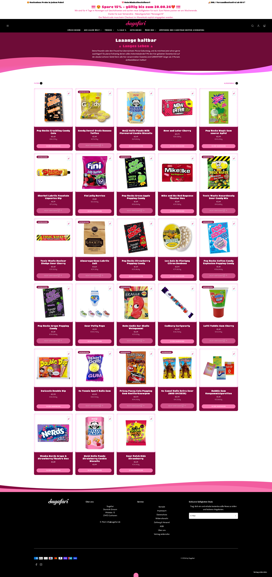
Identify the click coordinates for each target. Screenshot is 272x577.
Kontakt (162, 507)
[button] (7, 25)
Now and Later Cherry (177, 130)
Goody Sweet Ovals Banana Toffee (94, 131)
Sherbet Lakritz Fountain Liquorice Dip (53, 196)
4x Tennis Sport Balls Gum (95, 391)
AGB (162, 526)
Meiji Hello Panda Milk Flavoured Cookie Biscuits (136, 131)
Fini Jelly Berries (94, 195)
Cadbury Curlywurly (177, 326)
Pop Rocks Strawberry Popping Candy (136, 262)
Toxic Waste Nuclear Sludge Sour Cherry (53, 262)
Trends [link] (108, 30)
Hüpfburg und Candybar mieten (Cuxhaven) (181, 30)
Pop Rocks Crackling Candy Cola (53, 131)
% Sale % (122, 30)
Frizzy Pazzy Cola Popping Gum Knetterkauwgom (136, 392)
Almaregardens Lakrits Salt (94, 262)
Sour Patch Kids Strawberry (136, 457)
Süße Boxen (74, 30)
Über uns (162, 530)
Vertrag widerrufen (260, 572)
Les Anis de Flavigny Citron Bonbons (177, 262)
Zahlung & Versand (162, 522)
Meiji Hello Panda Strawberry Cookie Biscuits (95, 458)
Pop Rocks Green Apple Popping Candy (136, 196)
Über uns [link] (149, 30)
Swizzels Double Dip (53, 391)
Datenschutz (162, 514)
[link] (258, 25)
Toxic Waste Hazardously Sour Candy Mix (218, 196)
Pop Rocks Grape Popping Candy (53, 327)
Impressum (161, 511)
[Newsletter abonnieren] (235, 516)
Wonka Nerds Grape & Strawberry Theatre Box (53, 457)
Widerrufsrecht (162, 518)
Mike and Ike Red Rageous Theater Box (177, 196)
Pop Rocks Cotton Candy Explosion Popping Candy (218, 262)
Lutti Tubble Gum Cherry (218, 326)
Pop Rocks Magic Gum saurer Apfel (218, 131)
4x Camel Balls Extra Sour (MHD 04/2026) (177, 392)
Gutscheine (136, 30)
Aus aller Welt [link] (92, 30)
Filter (36, 83)
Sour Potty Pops (94, 326)
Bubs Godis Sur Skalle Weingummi (136, 327)
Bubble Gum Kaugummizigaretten (218, 392)
